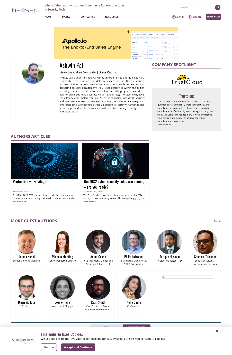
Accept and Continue (78, 347)
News (48, 16)
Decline (49, 347)
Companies (88, 16)
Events (66, 16)
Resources (112, 16)
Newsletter (213, 16)
